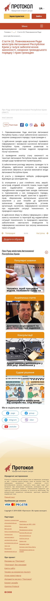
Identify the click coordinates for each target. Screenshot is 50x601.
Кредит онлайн (11, 582)
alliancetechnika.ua (10, 523)
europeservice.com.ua (11, 543)
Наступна (40, 233)
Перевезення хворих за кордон (26, 550)
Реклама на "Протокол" (14, 561)
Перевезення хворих (26, 530)
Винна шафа (23, 527)
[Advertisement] (25, 82)
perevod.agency (9, 537)
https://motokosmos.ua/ (11, 531)
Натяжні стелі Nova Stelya (27, 547)
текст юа (7, 546)
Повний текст (9, 497)
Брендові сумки (24, 544)
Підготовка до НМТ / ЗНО (27, 524)
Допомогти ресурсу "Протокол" (18, 579)
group (31, 413)
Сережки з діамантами (11, 520)
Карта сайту (9, 568)
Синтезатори (8, 534)
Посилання (7, 548)
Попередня (10, 233)
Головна (7, 32)
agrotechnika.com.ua (10, 540)
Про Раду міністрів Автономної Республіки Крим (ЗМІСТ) (24, 111)
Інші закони (7, 117)
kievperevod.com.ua (10, 551)
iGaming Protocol (11, 586)
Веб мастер (8, 529)
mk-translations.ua (25, 535)
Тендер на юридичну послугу (17, 572)
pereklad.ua (23, 521)
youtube (12, 426)
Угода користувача (12, 575)
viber (32, 420)
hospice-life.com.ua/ (25, 533)
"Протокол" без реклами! (15, 564)
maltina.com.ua (24, 538)
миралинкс (7, 526)
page (13, 413)
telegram (13, 420)
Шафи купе (22, 541)
